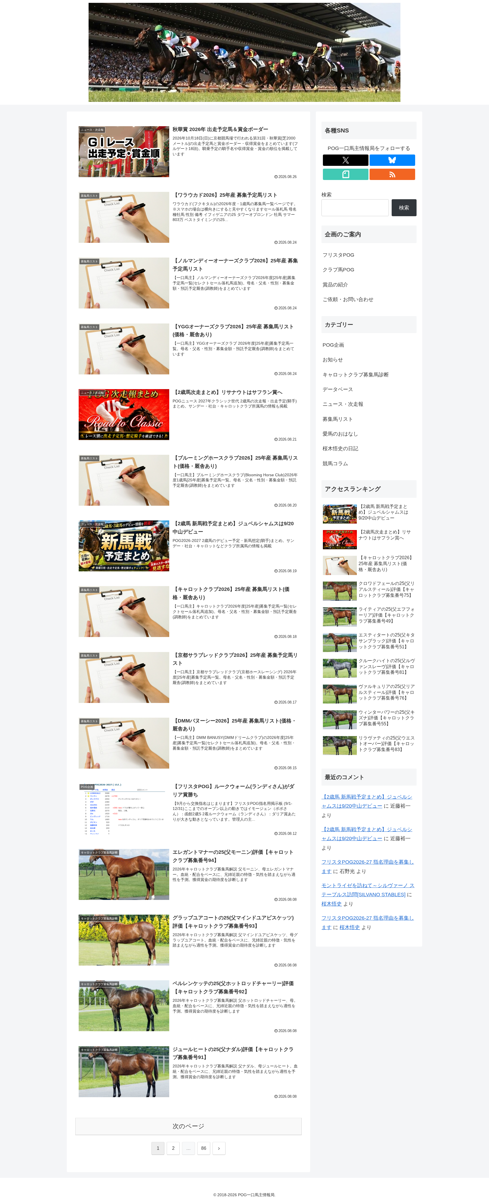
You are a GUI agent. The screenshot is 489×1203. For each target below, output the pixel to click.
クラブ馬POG (338, 270)
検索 (326, 195)
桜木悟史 (331, 904)
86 (203, 1148)
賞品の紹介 (335, 285)
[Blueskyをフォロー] (392, 160)
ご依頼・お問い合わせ (348, 299)
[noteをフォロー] (345, 174)
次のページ (189, 1126)
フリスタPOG (338, 255)
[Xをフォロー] (345, 160)
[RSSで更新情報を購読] (392, 174)
